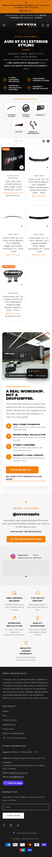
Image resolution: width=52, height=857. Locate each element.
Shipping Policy (9, 724)
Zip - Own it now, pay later (14, 738)
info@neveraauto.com (18, 773)
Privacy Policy (8, 729)
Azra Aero (39, 176)
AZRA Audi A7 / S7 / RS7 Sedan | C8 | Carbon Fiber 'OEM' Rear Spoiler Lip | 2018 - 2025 (39, 245)
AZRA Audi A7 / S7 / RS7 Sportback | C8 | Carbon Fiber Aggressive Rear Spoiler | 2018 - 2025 (38, 186)
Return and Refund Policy (13, 733)
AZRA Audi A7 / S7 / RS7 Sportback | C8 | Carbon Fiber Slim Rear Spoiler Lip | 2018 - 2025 (13, 245)
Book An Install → (22, 470)
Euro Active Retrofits (13, 177)
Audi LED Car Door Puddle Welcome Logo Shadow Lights (13, 185)
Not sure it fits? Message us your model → (24, 478)
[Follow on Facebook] (4, 825)
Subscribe (13, 815)
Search (6, 711)
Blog (5, 715)
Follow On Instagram (27, 539)
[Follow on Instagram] (11, 825)
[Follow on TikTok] (18, 825)
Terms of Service (10, 720)
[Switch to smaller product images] (48, 141)
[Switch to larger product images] (43, 141)
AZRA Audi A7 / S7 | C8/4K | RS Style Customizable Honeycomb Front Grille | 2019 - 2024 (13, 303)
